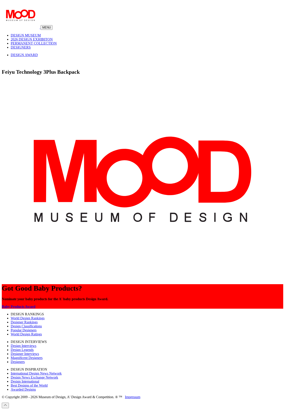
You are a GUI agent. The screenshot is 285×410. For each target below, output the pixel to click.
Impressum (132, 397)
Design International (25, 381)
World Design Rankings (28, 318)
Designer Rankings (24, 322)
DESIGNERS (21, 47)
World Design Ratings (26, 334)
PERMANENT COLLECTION (34, 43)
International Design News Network (36, 373)
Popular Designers (24, 330)
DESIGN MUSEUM (26, 35)
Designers (18, 362)
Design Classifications (26, 326)
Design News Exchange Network (34, 377)
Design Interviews (23, 346)
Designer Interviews (25, 354)
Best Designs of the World (29, 385)
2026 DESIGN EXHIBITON (32, 39)
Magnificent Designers (27, 358)
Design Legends (22, 350)
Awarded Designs (23, 389)
